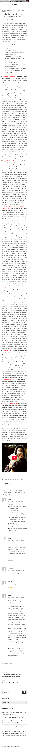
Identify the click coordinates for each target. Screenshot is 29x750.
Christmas (8, 479)
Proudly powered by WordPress (10, 746)
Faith (14, 479)
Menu (15, 4)
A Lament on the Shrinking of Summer (13, 717)
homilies (20, 479)
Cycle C (7, 482)
